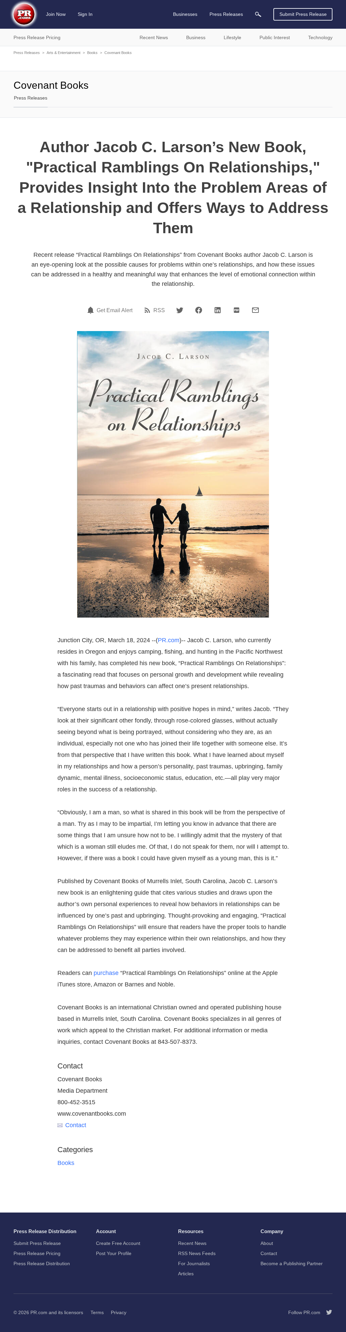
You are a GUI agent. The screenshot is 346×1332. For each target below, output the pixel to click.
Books (92, 53)
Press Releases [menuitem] (226, 14)
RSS (159, 310)
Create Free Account (118, 1243)
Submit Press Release (303, 14)
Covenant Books (118, 53)
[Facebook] (199, 310)
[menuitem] (258, 14)
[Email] (255, 310)
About (267, 1243)
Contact (75, 1125)
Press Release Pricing (37, 1253)
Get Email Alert (114, 310)
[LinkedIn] (218, 310)
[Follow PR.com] (326, 1312)
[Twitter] (180, 310)
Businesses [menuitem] (185, 14)
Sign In (85, 14)
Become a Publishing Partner (292, 1263)
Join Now (56, 14)
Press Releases (27, 53)
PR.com (168, 640)
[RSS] (148, 310)
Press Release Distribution (42, 1263)
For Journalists (194, 1263)
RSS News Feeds (197, 1253)
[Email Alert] (91, 310)
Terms (97, 1312)
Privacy (118, 1312)
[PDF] (236, 310)
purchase (106, 973)
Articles (186, 1273)
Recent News (192, 1243)
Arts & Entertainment (63, 53)
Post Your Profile (113, 1253)
